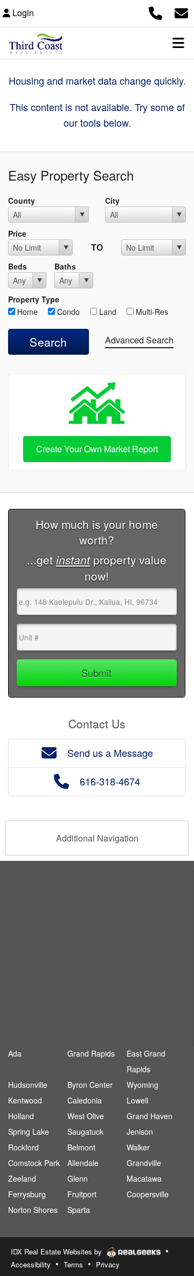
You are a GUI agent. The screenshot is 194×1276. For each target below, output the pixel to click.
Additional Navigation (97, 838)
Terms (73, 1264)
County (21, 200)
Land (106, 311)
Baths (65, 266)
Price (17, 233)
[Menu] (178, 43)
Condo (67, 311)
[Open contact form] (181, 11)
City (112, 200)
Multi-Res (151, 311)
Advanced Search (139, 340)
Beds (17, 266)
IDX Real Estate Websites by (57, 1251)
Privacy (108, 1264)
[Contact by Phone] (155, 11)
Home (26, 311)
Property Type (33, 299)
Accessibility (31, 1264)
